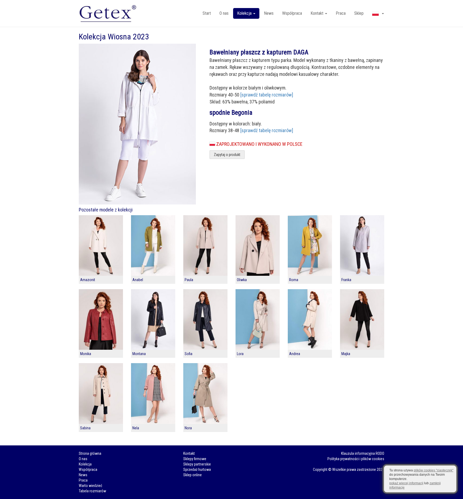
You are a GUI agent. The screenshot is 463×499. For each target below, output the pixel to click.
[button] (378, 13)
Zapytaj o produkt (227, 154)
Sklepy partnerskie (197, 464)
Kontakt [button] (317, 13)
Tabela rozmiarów (92, 491)
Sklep (359, 13)
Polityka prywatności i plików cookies (355, 459)
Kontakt (189, 453)
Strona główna (90, 453)
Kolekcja (85, 464)
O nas (224, 13)
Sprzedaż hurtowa (197, 469)
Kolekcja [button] (245, 13)
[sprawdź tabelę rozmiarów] (266, 95)
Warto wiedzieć (90, 485)
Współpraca (292, 13)
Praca (341, 13)
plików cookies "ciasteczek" (433, 470)
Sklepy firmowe (194, 459)
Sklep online (192, 475)
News (269, 13)
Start (207, 13)
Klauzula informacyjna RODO (362, 453)
